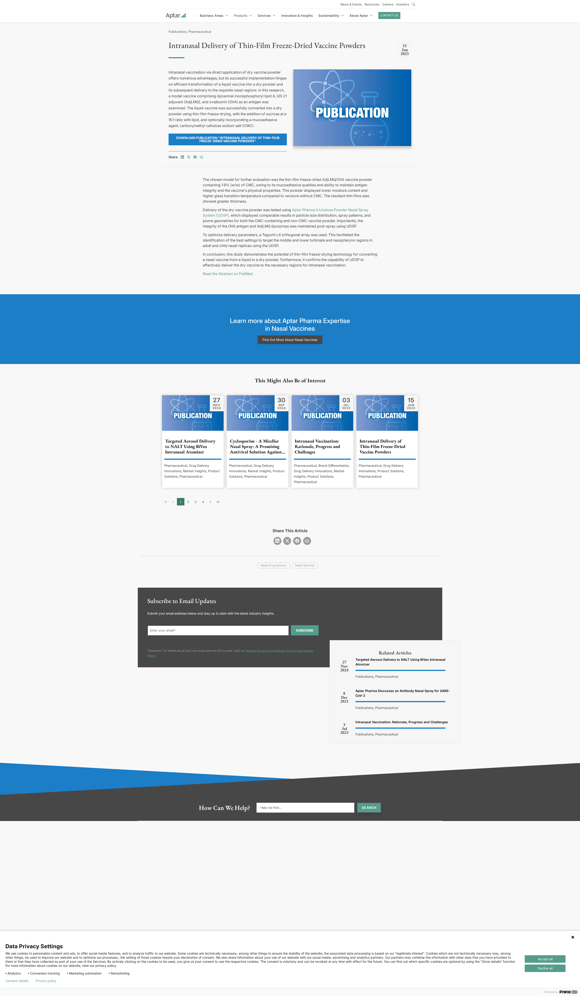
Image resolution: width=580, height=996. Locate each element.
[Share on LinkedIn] (182, 157)
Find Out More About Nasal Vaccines (290, 340)
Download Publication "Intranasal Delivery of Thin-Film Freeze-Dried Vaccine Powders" (227, 139)
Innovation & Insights (297, 15)
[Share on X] (188, 157)
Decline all (545, 968)
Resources (372, 4)
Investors (402, 4)
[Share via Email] (201, 157)
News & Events (351, 4)
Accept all (545, 959)
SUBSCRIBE (305, 630)
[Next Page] (210, 501)
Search (369, 807)
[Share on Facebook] (195, 157)
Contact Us (389, 15)
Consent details (16, 981)
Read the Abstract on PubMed (228, 273)
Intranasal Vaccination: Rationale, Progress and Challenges (401, 722)
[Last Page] (218, 501)
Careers (388, 4)
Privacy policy (46, 981)
